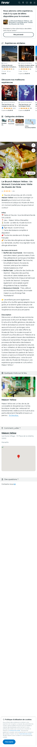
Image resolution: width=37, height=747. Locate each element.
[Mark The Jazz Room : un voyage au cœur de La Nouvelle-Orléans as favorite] (15, 87)
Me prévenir (19, 35)
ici (15, 484)
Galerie (31, 173)
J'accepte (9, 742)
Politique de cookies (14, 730)
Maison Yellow (9, 433)
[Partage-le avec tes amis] (33, 145)
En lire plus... (14, 415)
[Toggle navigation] (34, 3)
